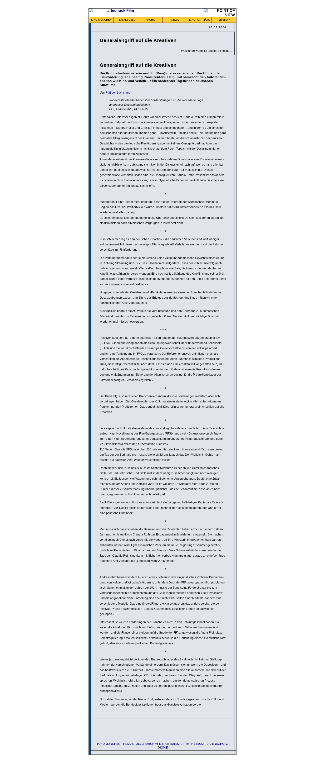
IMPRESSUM (195, 743)
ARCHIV (150, 19)
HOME (163, 747)
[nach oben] (224, 712)
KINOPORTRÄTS (199, 19)
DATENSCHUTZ (217, 743)
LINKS (164, 743)
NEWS (175, 19)
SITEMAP (224, 19)
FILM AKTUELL (126, 19)
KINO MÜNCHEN (101, 19)
